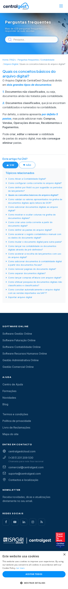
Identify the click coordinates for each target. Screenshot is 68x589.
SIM (11, 165)
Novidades (9, 397)
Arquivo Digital (11, 64)
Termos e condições (15, 414)
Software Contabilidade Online (21, 347)
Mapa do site (10, 434)
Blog (5, 404)
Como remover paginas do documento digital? (32, 269)
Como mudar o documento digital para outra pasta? (35, 241)
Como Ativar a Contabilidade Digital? (27, 178)
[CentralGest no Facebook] (5, 522)
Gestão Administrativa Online (20, 360)
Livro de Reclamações (16, 427)
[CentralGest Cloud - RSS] (41, 522)
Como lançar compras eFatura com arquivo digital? (34, 277)
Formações (9, 391)
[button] (34, 583)
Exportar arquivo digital (20, 297)
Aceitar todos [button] (34, 574)
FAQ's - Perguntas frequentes (24, 60)
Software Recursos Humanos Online (24, 353)
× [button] (64, 554)
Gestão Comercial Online (18, 366)
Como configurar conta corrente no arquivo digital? (35, 183)
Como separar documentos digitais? (27, 273)
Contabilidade (47, 60)
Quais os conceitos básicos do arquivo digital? (33, 195)
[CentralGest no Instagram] (32, 522)
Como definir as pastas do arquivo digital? (30, 230)
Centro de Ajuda (12, 384)
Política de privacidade (16, 421)
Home (5, 60)
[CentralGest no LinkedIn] (23, 522)
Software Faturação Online (18, 340)
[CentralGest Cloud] (16, 6)
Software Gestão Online (17, 333)
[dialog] (34, 570)
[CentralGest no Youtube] (14, 522)
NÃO (28, 165)
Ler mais (20, 568)
